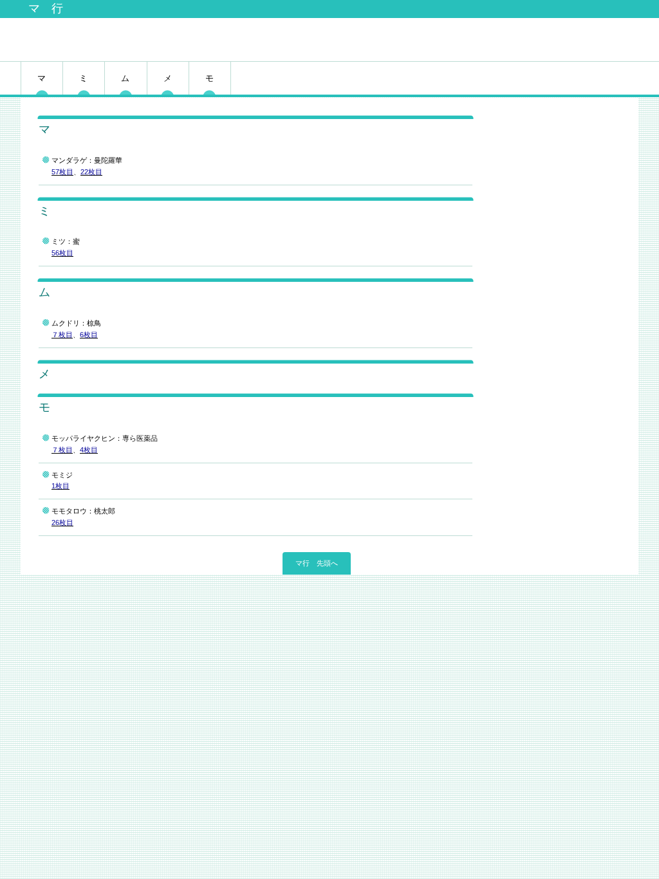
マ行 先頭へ (316, 563)
